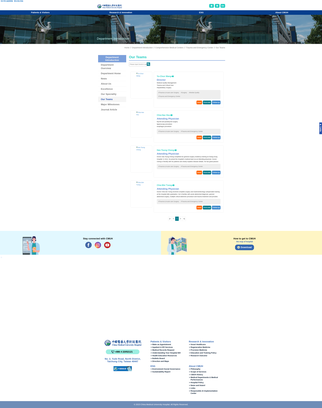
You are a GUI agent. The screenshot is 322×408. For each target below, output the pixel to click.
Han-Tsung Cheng (165, 150)
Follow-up (216, 102)
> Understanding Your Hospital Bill (166, 353)
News (104, 78)
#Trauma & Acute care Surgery (168, 92)
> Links (192, 388)
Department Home (111, 73)
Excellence (107, 89)
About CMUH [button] (281, 12)
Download (246, 247)
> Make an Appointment (161, 344)
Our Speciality (108, 94)
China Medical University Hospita (123, 343)
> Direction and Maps (160, 361)
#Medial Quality (194, 92)
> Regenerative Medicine (199, 347)
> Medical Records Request (162, 350)
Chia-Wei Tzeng (164, 185)
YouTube (107, 245)
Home (127, 48)
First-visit (207, 102)
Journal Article (109, 109)
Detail (199, 102)
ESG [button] (201, 12)
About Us (106, 84)
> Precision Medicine (198, 350)
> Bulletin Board (158, 358)
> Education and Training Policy (202, 353)
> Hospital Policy (196, 382)
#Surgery (184, 92)
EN (222, 6)
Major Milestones (110, 104)
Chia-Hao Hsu (163, 115)
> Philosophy (194, 369)
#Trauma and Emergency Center (169, 96)
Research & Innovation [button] (120, 12)
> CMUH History (196, 375)
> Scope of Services (197, 372)
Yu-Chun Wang (164, 76)
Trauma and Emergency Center (199, 48)
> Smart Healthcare (197, 344)
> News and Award (197, 385)
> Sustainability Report (160, 372)
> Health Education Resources (164, 356)
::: (2, 1)
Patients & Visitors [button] (40, 12)
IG (98, 245)
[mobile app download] (123, 368)
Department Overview (107, 67)
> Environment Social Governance (165, 369)
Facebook (88, 245)
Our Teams (220, 48)
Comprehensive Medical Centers (169, 48)
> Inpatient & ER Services (162, 347)
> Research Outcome (198, 356)
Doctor (148, 64)
